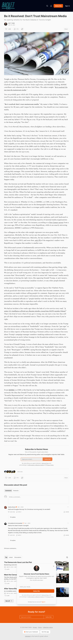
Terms (40, 627)
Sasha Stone (11, 507)
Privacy (35, 627)
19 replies (12, 540)
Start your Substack (32, 632)
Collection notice (48, 627)
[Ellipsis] (68, 506)
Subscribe (58, 6)
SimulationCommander (15, 523)
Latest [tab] (11, 557)
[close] (53, 566)
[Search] (47, 6)
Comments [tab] (8, 490)
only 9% (38, 240)
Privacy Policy (50, 597)
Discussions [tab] (17, 557)
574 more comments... (10, 548)
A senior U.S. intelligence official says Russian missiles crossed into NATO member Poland (35, 309)
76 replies (12, 517)
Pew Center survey (56, 222)
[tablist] (11, 490)
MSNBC (12, 390)
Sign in (67, 6)
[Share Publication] (51, 6)
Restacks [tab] (15, 490)
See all (8, 601)
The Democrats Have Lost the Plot (18, 562)
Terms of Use (45, 595)
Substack (27, 636)
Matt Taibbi (11, 23)
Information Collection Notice (36, 597)
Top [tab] (6, 557)
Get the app (45, 632)
